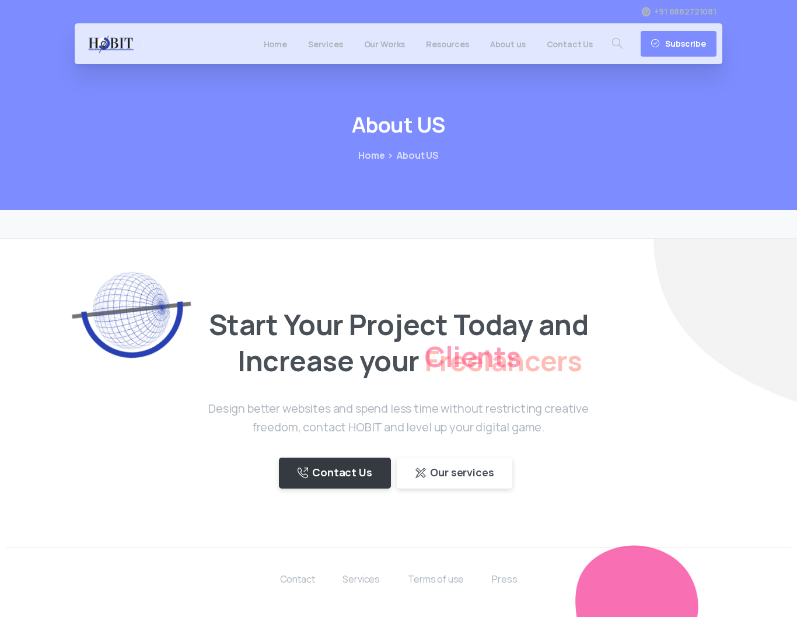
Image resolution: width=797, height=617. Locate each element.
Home (371, 155)
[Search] (617, 43)
